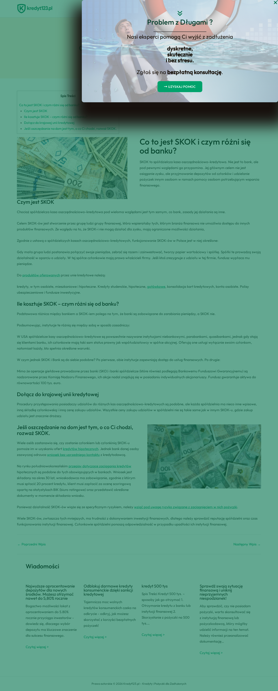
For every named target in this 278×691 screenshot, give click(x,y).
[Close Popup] (275, 2)
